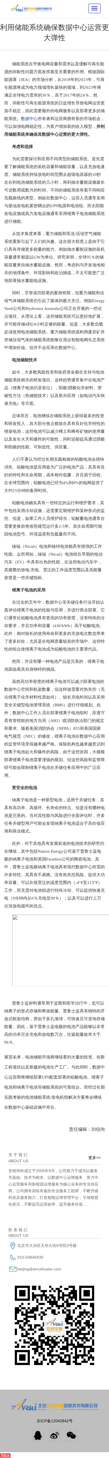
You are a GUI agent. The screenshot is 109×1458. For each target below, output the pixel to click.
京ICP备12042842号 (55, 1421)
